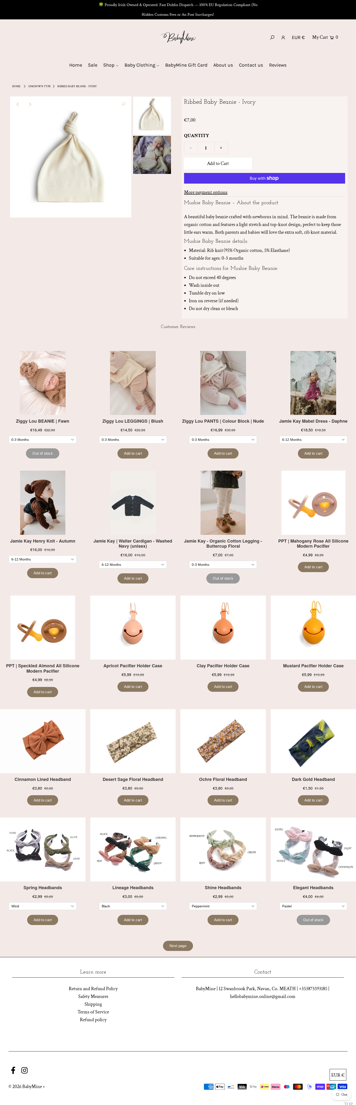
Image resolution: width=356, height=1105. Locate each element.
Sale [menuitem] (92, 65)
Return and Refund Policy (93, 989)
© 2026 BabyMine (25, 1086)
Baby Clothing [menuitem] (139, 65)
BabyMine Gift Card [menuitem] (186, 65)
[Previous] (18, 104)
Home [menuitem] (75, 65)
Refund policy (93, 1020)
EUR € (298, 37)
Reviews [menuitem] (278, 65)
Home (16, 86)
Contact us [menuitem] (251, 65)
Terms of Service (93, 1012)
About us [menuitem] (223, 65)
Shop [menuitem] (109, 65)
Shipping (93, 1004)
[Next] (29, 104)
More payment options (205, 192)
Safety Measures (93, 996)
